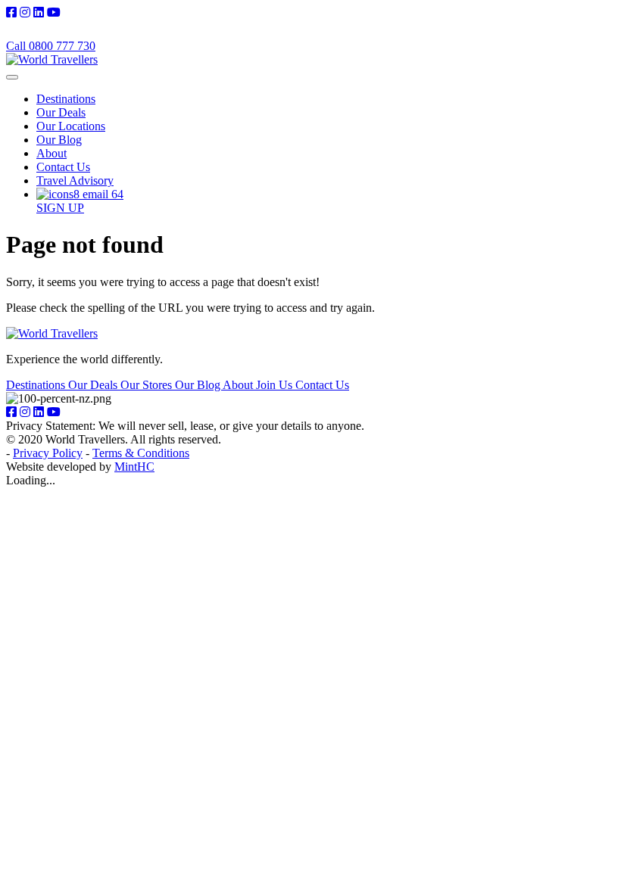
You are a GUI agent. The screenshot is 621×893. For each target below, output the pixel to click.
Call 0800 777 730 (50, 45)
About (51, 153)
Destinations (65, 98)
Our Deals (61, 112)
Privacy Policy (48, 452)
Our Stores (147, 384)
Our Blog (59, 139)
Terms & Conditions (140, 452)
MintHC (134, 466)
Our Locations (70, 126)
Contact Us (63, 166)
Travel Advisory (75, 180)
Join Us (275, 384)
